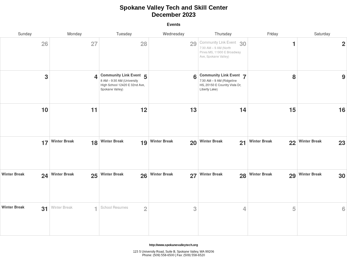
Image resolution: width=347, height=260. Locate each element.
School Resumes (114, 207)
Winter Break (62, 140)
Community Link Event (218, 42)
